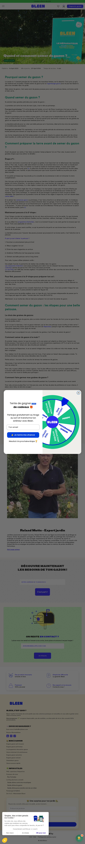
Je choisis (25, 833)
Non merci (10, 833)
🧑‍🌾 (79, 837)
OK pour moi (41, 833)
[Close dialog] (78, 392)
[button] (4, 840)
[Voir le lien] (62, 16)
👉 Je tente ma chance (23, 435)
